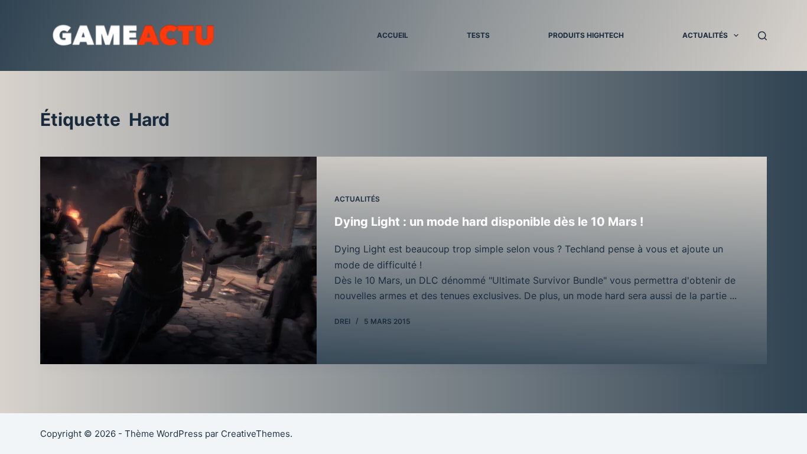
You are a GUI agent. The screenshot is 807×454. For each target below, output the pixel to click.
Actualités (705, 35)
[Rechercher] (762, 35)
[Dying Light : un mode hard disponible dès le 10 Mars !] (178, 260)
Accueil (392, 35)
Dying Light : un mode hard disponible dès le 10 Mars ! (488, 222)
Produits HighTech (586, 35)
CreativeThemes (255, 433)
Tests (478, 35)
